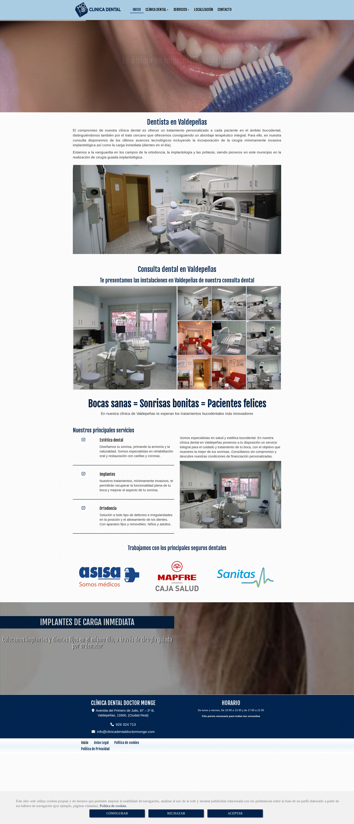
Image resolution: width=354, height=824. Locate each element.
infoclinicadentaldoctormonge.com (126, 732)
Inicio (84, 742)
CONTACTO (225, 9)
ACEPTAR (235, 813)
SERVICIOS (180, 9)
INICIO (137, 9)
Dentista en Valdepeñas (177, 122)
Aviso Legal (101, 742)
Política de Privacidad (95, 749)
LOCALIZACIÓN (203, 9)
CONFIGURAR (117, 813)
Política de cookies (113, 806)
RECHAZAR (176, 813)
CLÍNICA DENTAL (156, 9)
